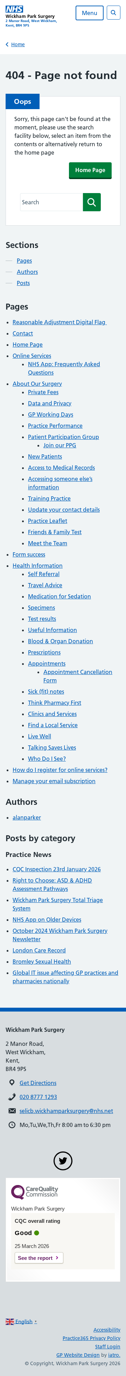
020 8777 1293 (38, 1096)
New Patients (45, 456)
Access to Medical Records (61, 467)
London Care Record (39, 950)
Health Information (38, 565)
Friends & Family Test (55, 532)
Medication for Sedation (59, 596)
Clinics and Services (52, 713)
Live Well (39, 736)
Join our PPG (59, 445)
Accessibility (106, 1330)
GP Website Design (78, 1355)
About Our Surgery (37, 383)
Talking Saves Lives (52, 747)
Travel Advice (45, 585)
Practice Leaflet (47, 520)
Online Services (32, 355)
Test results (42, 618)
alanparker (27, 817)
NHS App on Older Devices (47, 919)
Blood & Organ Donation (60, 641)
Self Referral (43, 573)
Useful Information (52, 629)
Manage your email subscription (54, 781)
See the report (35, 1258)
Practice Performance (55, 425)
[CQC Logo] (34, 1198)
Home (18, 44)
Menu (89, 12)
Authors (27, 271)
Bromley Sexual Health (42, 961)
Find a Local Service (53, 725)
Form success (29, 554)
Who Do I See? (47, 758)
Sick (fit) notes (46, 691)
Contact (23, 333)
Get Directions (38, 1082)
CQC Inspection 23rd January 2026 (57, 869)
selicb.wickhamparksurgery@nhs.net (66, 1110)
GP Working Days (50, 414)
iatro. (114, 1355)
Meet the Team (47, 543)
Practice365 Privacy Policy (91, 1338)
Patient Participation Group (63, 436)
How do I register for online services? (60, 769)
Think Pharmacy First (54, 702)
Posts (23, 282)
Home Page (90, 169)
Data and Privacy (49, 403)
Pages (24, 260)
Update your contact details (64, 509)
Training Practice (49, 498)
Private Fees (43, 392)
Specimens (41, 607)
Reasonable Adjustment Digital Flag (60, 322)
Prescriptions (44, 652)
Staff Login (107, 1346)
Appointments (46, 663)
